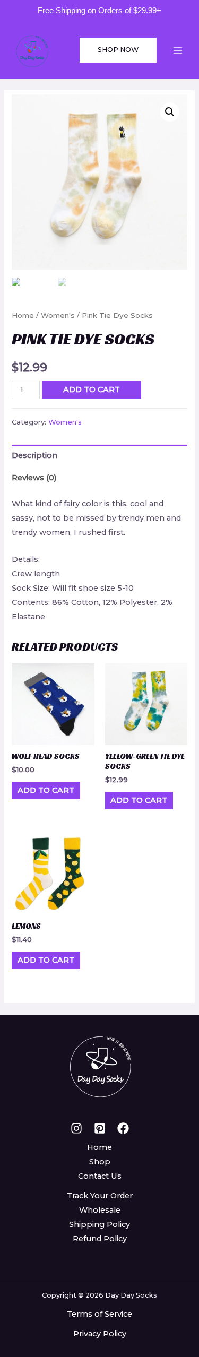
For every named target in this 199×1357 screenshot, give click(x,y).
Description (34, 455)
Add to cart (91, 389)
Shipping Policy (99, 1224)
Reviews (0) (34, 477)
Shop (99, 1161)
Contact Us (100, 1176)
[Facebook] (123, 1128)
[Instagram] (76, 1128)
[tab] (99, 456)
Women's (58, 315)
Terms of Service (99, 1314)
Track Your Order (100, 1195)
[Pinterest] (100, 1128)
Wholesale (99, 1210)
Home (23, 315)
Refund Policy (100, 1238)
